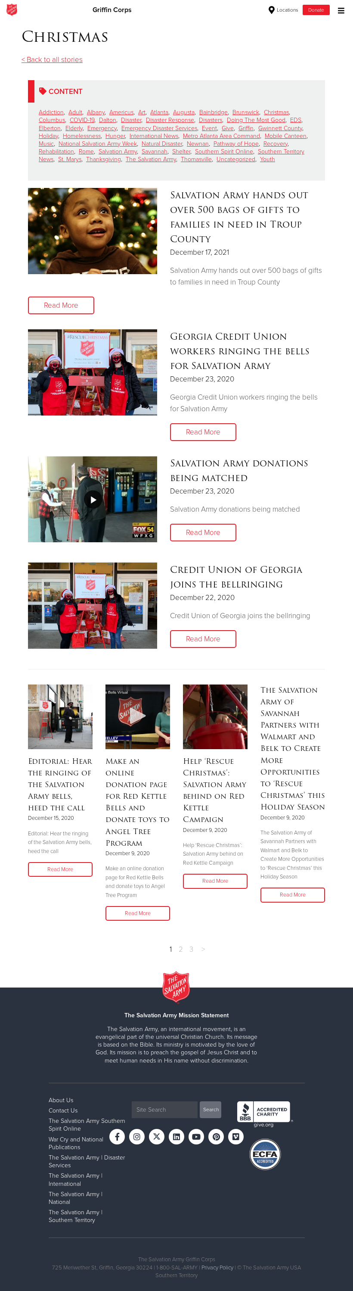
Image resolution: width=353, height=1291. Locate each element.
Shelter (181, 151)
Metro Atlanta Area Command (221, 136)
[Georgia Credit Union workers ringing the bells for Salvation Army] (92, 372)
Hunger (115, 136)
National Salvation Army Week (98, 143)
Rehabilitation (56, 151)
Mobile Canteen (286, 136)
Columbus (52, 120)
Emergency (102, 128)
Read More (61, 305)
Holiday (48, 136)
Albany (96, 112)
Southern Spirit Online (224, 151)
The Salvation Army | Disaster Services (87, 1161)
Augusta (184, 112)
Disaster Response (170, 120)
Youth (267, 159)
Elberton (50, 128)
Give (228, 128)
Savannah (154, 151)
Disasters (210, 120)
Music (46, 143)
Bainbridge (213, 112)
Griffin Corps (112, 10)
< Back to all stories (52, 59)
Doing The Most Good (256, 120)
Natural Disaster (162, 143)
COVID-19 (82, 120)
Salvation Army (118, 151)
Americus (121, 112)
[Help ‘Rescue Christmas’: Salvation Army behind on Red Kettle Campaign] (215, 717)
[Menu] (339, 9)
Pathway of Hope (236, 143)
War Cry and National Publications (76, 1143)
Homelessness (82, 136)
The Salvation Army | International (75, 1179)
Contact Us (63, 1110)
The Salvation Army (151, 159)
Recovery (275, 143)
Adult (75, 112)
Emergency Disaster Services (159, 128)
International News (154, 136)
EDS (295, 120)
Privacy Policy (217, 1267)
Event (209, 128)
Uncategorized (236, 159)
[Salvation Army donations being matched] (92, 499)
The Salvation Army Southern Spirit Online (87, 1124)
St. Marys (69, 159)
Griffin (246, 128)
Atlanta (159, 112)
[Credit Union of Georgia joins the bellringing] (92, 606)
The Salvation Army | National (75, 1198)
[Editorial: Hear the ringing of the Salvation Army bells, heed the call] (60, 717)
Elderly (74, 128)
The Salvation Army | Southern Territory (75, 1216)
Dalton (107, 120)
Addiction (51, 112)
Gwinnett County (280, 128)
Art (142, 112)
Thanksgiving (103, 159)
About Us (61, 1100)
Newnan (198, 143)
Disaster (131, 120)
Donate (316, 10)
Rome (86, 151)
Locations (287, 10)
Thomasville (196, 159)
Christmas (276, 112)
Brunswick (245, 112)
